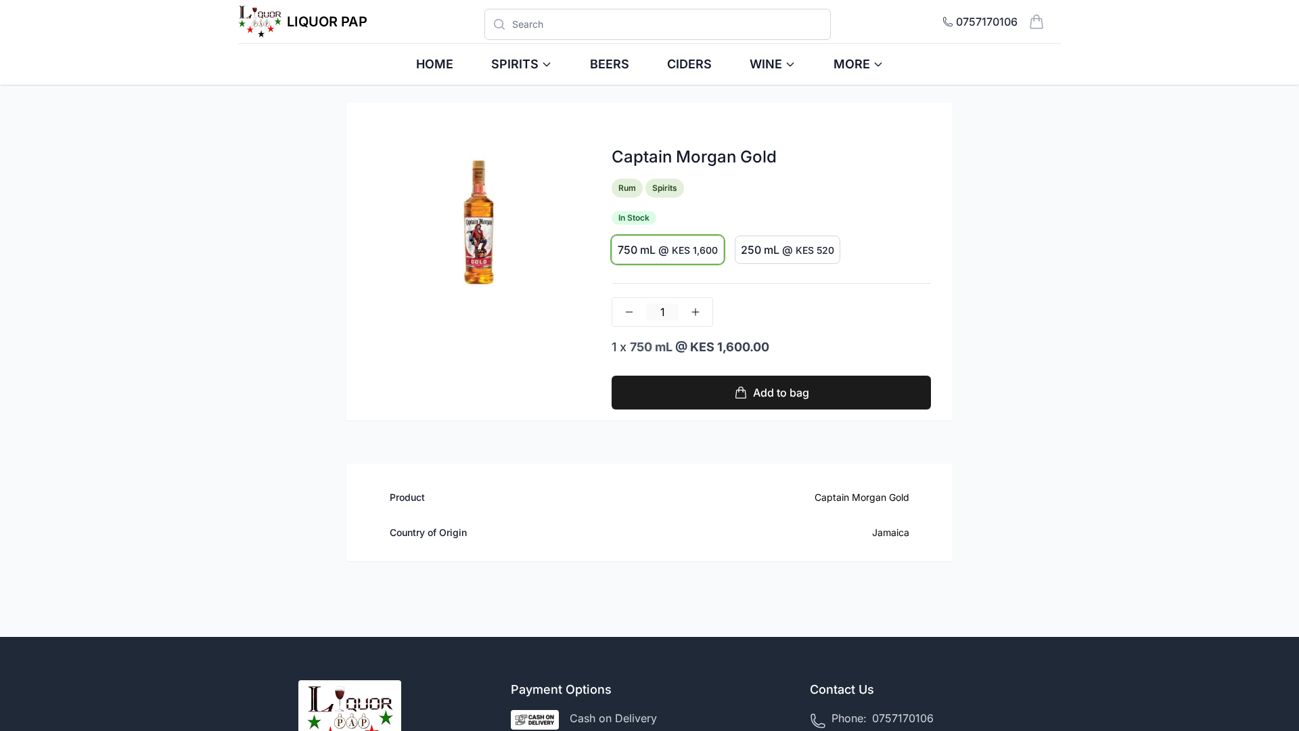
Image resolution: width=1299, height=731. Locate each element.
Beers (609, 64)
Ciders (689, 64)
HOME (434, 64)
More (852, 64)
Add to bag (781, 392)
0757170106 (903, 718)
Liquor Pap (327, 22)
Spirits (515, 64)
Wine (766, 64)
